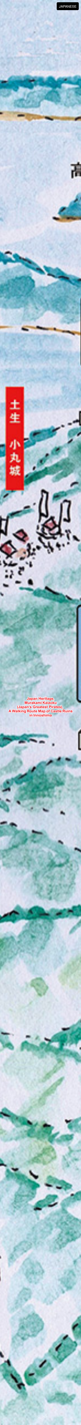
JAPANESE (67, 6)
